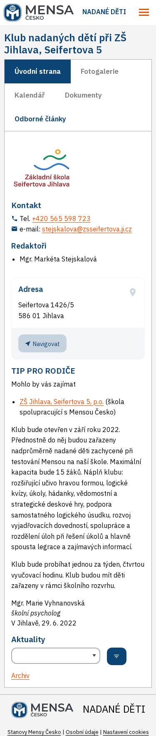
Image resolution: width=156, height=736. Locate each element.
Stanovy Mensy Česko (34, 732)
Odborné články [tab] (40, 118)
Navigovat (45, 344)
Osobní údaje (82, 732)
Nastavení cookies (126, 732)
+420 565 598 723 (61, 218)
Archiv (20, 675)
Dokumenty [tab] (83, 95)
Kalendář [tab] (30, 95)
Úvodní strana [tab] (38, 71)
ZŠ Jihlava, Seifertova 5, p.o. (62, 401)
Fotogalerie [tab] (100, 71)
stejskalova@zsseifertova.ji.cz (87, 229)
